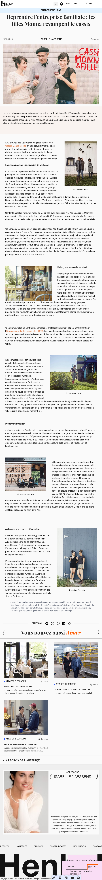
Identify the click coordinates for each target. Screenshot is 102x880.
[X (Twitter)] (52, 623)
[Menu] (97, 4)
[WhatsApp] (58, 623)
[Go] (56, 4)
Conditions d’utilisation (23, 879)
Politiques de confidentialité (43, 879)
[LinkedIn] (63, 623)
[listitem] (26, 668)
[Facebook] (46, 623)
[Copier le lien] (69, 623)
